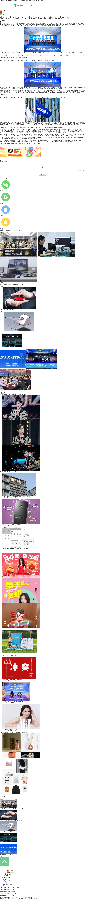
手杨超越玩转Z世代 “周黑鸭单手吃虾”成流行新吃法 (10, 551)
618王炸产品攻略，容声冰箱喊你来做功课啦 (11, 524)
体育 (9, 0)
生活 (19, 0)
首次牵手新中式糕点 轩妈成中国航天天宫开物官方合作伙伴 (13, 701)
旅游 (17, 0)
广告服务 (13, 895)
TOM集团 (2, 895)
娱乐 (7, 0)
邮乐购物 (5, 895)
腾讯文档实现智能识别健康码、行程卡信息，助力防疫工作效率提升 (15, 548)
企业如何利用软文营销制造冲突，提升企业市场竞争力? (13, 679)
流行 (5, 0)
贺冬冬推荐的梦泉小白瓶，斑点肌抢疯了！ (10, 729)
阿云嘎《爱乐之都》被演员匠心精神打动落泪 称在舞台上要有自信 (13, 394)
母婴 (21, 0)
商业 (27, 0)
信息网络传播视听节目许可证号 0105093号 (8, 891)
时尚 (13, 0)
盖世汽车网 (4, 20)
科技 (43, 0)
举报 (1, 160)
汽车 (39, 0)
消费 (37, 0)
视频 (29, 0)
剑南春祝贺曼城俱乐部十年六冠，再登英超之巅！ (12, 654)
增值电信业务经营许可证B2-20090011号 (8, 893)
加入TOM (17, 895)
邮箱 (25, 0)
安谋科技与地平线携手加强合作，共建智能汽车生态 (10, 332)
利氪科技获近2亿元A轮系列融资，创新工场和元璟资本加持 (11, 284)
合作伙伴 (9, 895)
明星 (11, 0)
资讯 (3, 0)
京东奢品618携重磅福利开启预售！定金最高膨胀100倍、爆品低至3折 (13, 732)
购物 (41, 0)
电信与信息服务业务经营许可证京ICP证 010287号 (9, 887)
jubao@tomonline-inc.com (32, 898)
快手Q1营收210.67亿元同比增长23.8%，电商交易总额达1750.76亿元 (16, 496)
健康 (33, 0)
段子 (35, 0)
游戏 (15, 0)
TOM (1, 333)
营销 (23, 0)
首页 (1, 0)
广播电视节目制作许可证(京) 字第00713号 (8, 889)
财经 (31, 0)
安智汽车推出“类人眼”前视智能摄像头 (7, 309)
